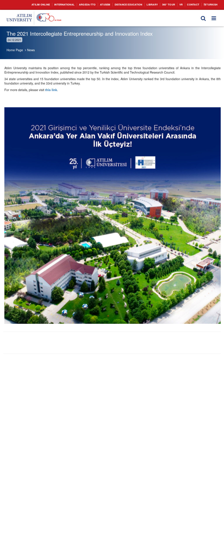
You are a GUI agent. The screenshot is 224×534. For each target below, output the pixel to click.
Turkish (210, 9)
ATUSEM (109, 5)
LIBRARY (162, 5)
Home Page (15, 50)
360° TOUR (181, 5)
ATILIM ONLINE (36, 5)
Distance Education (136, 5)
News (31, 50)
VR (195, 5)
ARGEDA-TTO (89, 5)
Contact (208, 5)
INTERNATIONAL (63, 5)
